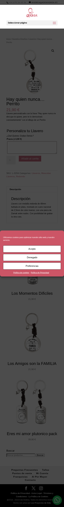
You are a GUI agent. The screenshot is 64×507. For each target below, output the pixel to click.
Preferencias (32, 266)
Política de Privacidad (40, 272)
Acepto (32, 249)
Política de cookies (21, 272)
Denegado (32, 257)
